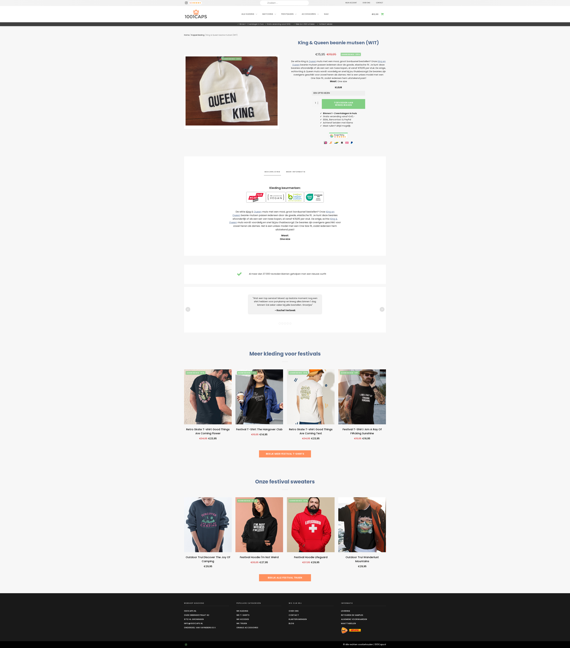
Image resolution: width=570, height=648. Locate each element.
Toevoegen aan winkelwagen (343, 103)
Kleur (338, 87)
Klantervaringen (298, 619)
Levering (345, 611)
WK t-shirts (243, 615)
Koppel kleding (197, 35)
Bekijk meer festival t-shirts (285, 453)
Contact (294, 615)
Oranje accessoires (247, 627)
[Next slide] (386, 415)
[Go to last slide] (184, 415)
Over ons (294, 611)
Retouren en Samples (352, 615)
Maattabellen (348, 623)
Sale (326, 14)
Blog (291, 623)
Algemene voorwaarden (354, 619)
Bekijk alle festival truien (285, 577)
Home (186, 35)
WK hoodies (242, 619)
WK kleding (242, 611)
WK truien (241, 623)
